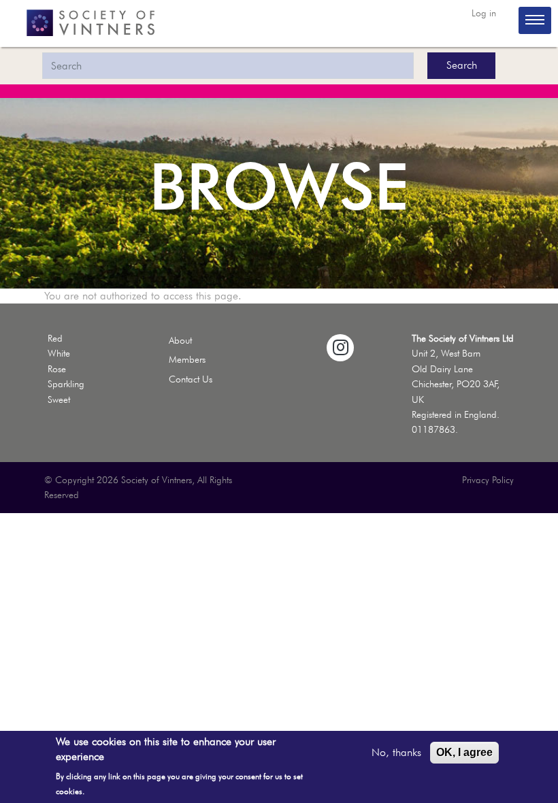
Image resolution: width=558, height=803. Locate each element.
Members (187, 359)
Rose (57, 368)
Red (55, 338)
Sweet (59, 399)
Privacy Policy (488, 479)
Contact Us (190, 379)
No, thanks (396, 752)
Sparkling (66, 383)
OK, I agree (464, 752)
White (59, 353)
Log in (484, 12)
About (180, 340)
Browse (279, 185)
